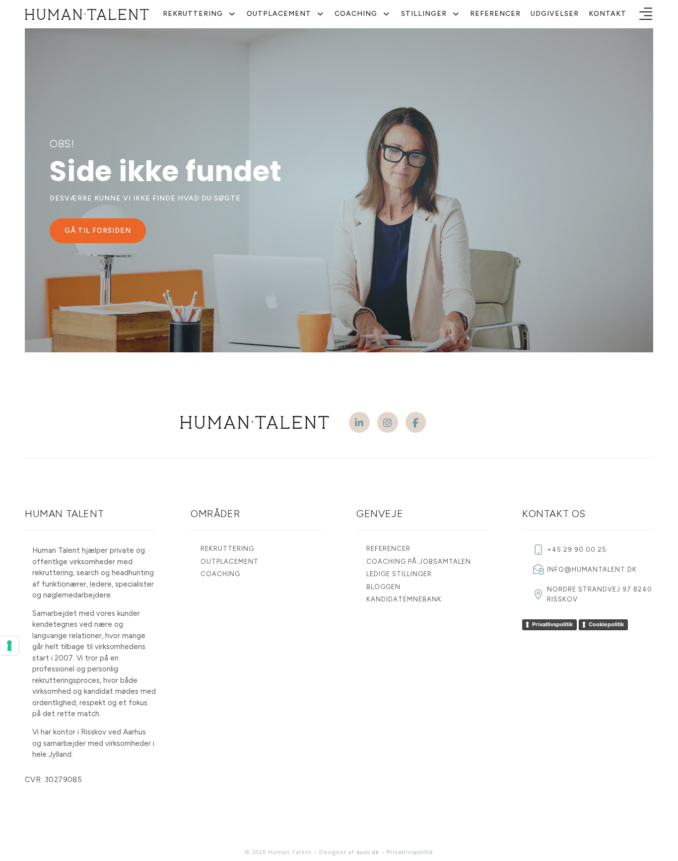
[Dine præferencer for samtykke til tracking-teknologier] (9, 645)
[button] (645, 14)
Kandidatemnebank (404, 599)
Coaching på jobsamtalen (418, 561)
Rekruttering (193, 13)
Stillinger (424, 13)
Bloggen (383, 587)
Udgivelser (555, 13)
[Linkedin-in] (359, 422)
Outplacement (279, 13)
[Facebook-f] (416, 422)
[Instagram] (387, 422)
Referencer (495, 13)
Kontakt (607, 13)
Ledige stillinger (399, 574)
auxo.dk (367, 852)
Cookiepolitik (606, 624)
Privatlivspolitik (552, 624)
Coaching (356, 13)
